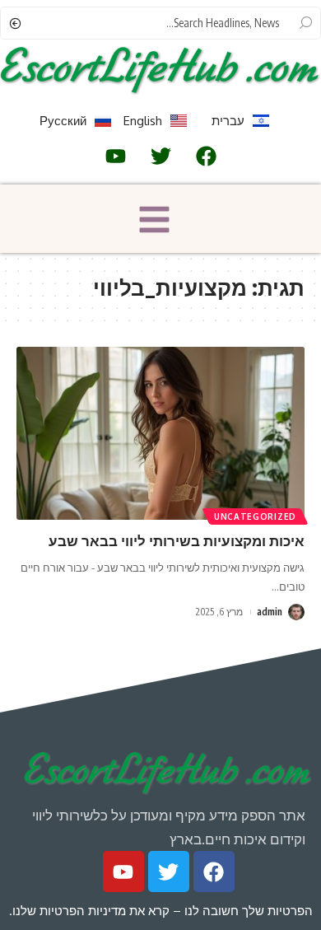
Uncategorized (255, 516)
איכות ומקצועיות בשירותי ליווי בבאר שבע (177, 540)
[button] (155, 222)
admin (269, 611)
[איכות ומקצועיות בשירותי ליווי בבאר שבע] (160, 433)
